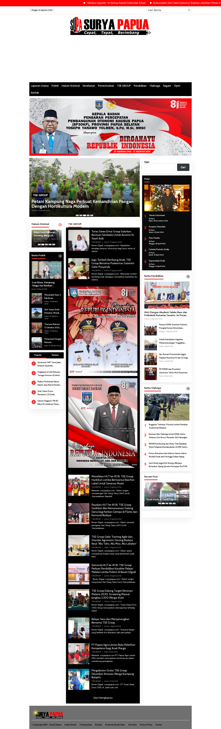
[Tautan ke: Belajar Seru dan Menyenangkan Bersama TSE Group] (78, 627)
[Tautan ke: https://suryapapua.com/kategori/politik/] (60, 256)
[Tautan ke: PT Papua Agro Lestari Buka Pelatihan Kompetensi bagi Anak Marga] (78, 653)
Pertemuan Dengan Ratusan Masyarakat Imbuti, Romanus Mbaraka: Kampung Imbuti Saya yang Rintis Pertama (52, 341)
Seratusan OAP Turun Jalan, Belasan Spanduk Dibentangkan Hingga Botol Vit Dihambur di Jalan (49, 364)
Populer (38, 354)
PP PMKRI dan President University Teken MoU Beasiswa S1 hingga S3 (174, 371)
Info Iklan (132, 724)
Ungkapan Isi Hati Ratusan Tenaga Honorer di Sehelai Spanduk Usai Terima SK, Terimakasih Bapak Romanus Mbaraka (49, 374)
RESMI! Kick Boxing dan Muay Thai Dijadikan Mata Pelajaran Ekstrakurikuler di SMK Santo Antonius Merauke (168, 445)
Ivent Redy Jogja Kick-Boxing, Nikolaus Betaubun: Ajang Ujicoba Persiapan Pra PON (168, 465)
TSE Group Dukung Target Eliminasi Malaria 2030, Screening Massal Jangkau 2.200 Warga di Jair (112, 594)
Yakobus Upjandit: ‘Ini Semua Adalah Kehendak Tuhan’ (90, 3)
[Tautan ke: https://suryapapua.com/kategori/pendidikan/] (188, 276)
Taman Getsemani (157, 215)
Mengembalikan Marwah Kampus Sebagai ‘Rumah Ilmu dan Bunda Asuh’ (164, 498)
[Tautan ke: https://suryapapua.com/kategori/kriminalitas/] (60, 224)
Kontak (158, 724)
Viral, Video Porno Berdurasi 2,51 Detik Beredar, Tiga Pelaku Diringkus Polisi (47, 393)
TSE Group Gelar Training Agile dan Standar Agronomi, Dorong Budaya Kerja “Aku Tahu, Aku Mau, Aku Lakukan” (114, 540)
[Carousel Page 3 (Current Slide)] (84, 215)
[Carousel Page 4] (88, 215)
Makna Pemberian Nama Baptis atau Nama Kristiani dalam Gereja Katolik (49, 383)
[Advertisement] (110, 60)
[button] (189, 10)
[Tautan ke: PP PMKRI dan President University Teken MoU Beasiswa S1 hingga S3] (150, 373)
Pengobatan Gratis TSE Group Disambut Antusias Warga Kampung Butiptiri (113, 674)
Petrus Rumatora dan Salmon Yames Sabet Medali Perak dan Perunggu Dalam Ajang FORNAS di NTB (167, 455)
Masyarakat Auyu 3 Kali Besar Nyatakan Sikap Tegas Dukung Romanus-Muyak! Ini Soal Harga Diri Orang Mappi (52, 297)
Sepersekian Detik (157, 261)
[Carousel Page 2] (80, 215)
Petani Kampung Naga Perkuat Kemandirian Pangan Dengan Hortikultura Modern (83, 204)
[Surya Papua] (110, 25)
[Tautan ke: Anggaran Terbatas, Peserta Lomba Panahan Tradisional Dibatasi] (166, 407)
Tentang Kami (86, 724)
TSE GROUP (40, 195)
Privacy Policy (146, 724)
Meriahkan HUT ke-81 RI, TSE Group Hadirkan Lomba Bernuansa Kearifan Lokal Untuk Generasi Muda (113, 480)
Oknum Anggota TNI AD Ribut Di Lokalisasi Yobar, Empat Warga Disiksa (48, 403)
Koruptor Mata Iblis (157, 226)
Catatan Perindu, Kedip (159, 249)
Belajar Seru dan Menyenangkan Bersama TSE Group (110, 620)
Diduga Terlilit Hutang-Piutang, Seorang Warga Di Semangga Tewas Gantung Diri (46, 234)
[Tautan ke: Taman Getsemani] (166, 198)
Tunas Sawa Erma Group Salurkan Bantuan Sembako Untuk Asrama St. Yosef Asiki (113, 235)
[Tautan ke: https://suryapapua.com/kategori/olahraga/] (188, 388)
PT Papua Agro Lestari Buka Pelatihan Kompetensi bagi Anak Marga (113, 646)
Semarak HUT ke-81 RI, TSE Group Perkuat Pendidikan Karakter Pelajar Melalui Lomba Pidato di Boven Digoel (114, 568)
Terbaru (55, 354)
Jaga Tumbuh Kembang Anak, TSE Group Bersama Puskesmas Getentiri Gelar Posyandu (113, 263)
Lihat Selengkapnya (103, 697)
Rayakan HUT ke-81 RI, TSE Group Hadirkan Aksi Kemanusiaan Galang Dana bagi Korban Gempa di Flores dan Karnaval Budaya (114, 510)
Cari (146, 162)
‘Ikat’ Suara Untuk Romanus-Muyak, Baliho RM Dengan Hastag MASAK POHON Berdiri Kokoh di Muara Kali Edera (52, 311)
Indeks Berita (70, 724)
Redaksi (98, 724)
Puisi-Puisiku (154, 238)
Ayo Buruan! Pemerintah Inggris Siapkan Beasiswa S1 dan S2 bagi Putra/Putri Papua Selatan (173, 356)
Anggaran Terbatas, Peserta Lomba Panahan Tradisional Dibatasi (168, 426)
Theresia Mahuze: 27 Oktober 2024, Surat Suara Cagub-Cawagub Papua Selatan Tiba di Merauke (52, 326)
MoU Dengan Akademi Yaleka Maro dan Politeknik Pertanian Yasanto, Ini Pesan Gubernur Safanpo (165, 314)
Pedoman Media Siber (115, 724)
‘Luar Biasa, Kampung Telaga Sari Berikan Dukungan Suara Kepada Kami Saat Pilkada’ (45, 284)
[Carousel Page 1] (77, 215)
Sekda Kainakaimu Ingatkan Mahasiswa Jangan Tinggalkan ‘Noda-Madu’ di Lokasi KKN (172, 341)
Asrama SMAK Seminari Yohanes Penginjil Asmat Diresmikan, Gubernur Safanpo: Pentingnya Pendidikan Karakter (173, 326)
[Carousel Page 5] (91, 215)
